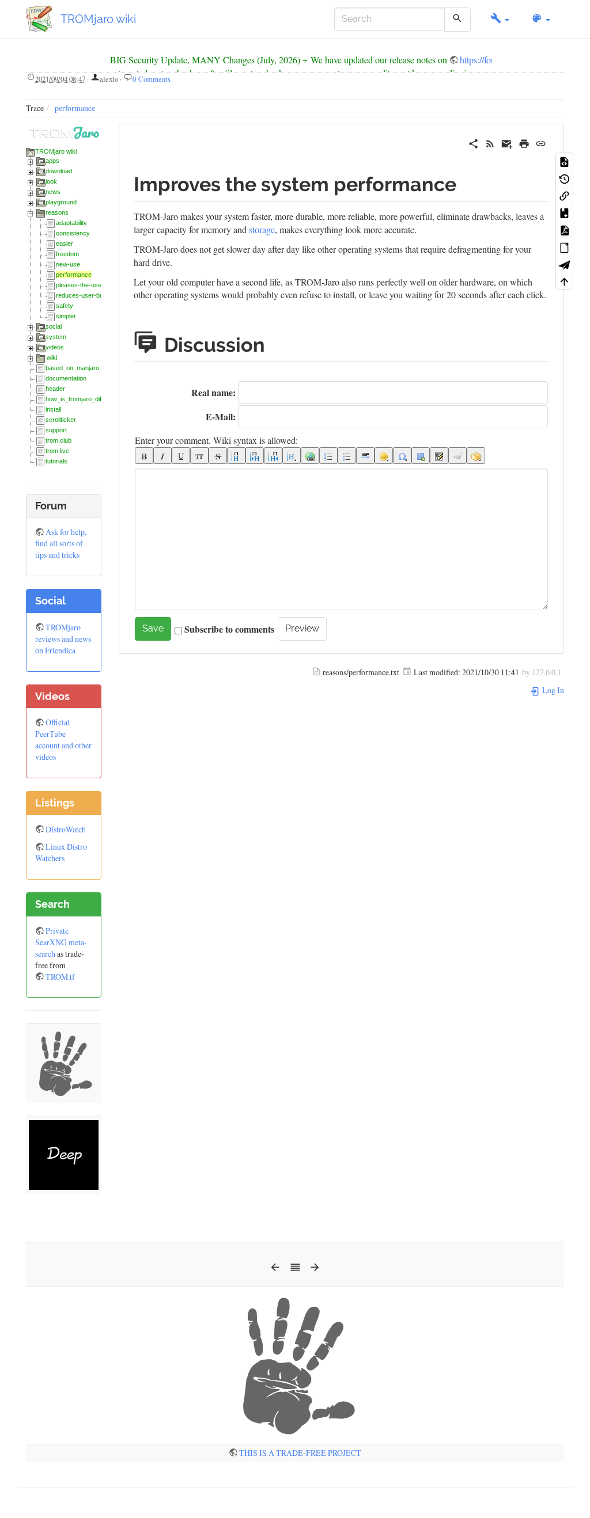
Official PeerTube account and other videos (63, 739)
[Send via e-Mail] (506, 142)
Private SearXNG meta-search (61, 942)
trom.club (58, 440)
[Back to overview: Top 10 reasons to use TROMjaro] (295, 1270)
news (53, 191)
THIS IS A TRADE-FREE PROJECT (300, 1452)
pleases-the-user (80, 284)
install (53, 409)
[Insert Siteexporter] (457, 455)
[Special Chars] (402, 455)
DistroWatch (66, 829)
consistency (73, 233)
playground (61, 202)
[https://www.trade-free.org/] (295, 1364)
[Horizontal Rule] (365, 455)
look (51, 181)
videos (55, 347)
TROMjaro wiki (56, 151)
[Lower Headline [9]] (254, 455)
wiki (52, 357)
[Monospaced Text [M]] (199, 455)
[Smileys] (384, 455)
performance (75, 107)
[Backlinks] (564, 195)
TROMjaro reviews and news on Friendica (63, 639)
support (56, 430)
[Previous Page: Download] (275, 1270)
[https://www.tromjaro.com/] (63, 130)
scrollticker (61, 419)
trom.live (57, 450)
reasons (57, 212)
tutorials (56, 461)
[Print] (524, 142)
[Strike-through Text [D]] (218, 455)
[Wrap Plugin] (476, 455)
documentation (66, 378)
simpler (66, 316)
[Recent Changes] (490, 142)
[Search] (457, 19)
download (59, 171)
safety (64, 305)
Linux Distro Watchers (61, 852)
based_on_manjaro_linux (80, 367)
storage (262, 229)
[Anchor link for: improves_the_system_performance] (466, 182)
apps (52, 160)
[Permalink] (540, 142)
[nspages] (439, 455)
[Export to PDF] (564, 230)
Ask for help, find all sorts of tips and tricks (60, 543)
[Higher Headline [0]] (273, 455)
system (56, 336)
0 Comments (152, 79)
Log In (552, 689)
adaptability (71, 222)
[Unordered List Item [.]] (347, 455)
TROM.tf (60, 976)
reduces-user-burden (86, 295)
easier (64, 243)
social (54, 326)
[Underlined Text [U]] (181, 455)
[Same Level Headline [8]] (236, 455)
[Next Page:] (315, 1270)
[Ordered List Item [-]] (328, 455)
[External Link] (310, 455)
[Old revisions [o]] (564, 178)
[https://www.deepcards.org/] (64, 1153)
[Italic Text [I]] (162, 455)
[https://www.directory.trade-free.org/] (64, 1062)
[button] (500, 19)
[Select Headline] (291, 455)
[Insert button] (420, 455)
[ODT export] (564, 247)
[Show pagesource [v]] (564, 161)
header (55, 388)
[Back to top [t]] (564, 281)
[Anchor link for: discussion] (279, 343)
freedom (67, 253)
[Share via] (473, 142)
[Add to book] (564, 212)
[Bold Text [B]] (144, 455)
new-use (68, 264)
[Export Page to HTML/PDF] (564, 264)
